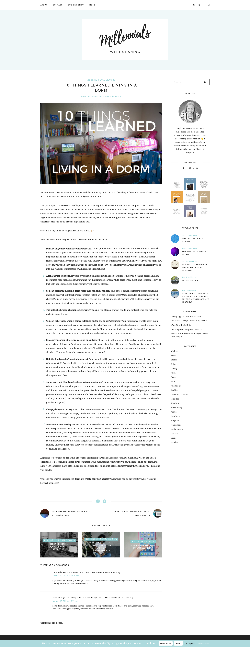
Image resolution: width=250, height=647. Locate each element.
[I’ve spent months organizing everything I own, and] (204, 197)
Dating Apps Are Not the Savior (186, 316)
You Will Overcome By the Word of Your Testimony (194, 267)
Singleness (176, 425)
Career (174, 360)
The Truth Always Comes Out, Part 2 (189, 321)
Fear (173, 381)
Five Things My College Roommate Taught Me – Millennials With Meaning (93, 598)
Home (92, 5)
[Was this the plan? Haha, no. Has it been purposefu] (190, 211)
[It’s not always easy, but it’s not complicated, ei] (177, 211)
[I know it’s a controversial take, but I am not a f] (190, 184)
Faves (173, 377)
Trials (174, 438)
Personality (176, 407)
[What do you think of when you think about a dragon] (177, 184)
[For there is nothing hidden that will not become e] (204, 184)
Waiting (174, 442)
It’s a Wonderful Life (181, 325)
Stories (174, 433)
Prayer (174, 412)
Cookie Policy (76, 5)
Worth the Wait (191, 280)
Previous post (63, 515)
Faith (173, 373)
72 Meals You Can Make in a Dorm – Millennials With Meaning (86, 572)
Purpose (175, 420)
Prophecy (175, 416)
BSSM (173, 355)
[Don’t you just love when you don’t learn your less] (177, 197)
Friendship (176, 386)
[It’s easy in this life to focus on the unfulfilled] (190, 197)
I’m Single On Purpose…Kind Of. (187, 329)
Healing (174, 390)
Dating (174, 368)
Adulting (86, 96)
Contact (57, 5)
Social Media (177, 429)
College (96, 96)
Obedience (176, 403)
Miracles (175, 399)
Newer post (141, 515)
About (43, 5)
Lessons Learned (112, 96)
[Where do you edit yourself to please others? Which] (204, 211)
